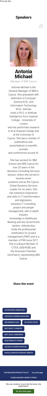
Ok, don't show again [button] (23, 391)
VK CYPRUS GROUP (31, 322)
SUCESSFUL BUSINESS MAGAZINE (17, 316)
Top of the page (37, 373)
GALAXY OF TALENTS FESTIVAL (16, 347)
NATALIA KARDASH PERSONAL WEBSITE (19, 353)
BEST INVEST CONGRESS (13, 328)
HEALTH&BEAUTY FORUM (13, 340)
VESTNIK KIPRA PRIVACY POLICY (16, 373)
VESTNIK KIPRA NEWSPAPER (15, 310)
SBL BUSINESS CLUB (12, 322)
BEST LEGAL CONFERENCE (14, 334)
